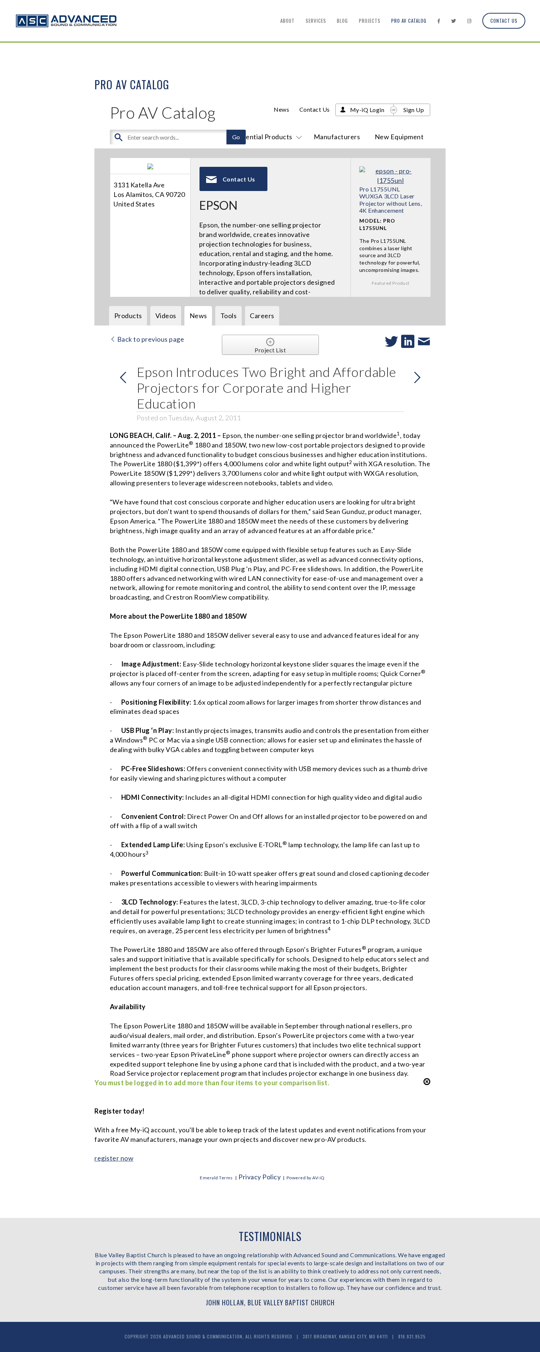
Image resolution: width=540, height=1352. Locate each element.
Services (316, 20)
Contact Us (504, 20)
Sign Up (413, 109)
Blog (342, 20)
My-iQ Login (367, 109)
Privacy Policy (259, 1177)
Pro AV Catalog (408, 20)
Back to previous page (150, 339)
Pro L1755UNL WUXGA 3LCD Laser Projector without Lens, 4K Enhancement (390, 200)
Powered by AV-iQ (306, 1177)
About (287, 20)
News (281, 109)
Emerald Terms (216, 1177)
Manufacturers (337, 137)
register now (113, 1158)
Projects (370, 20)
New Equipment (399, 137)
